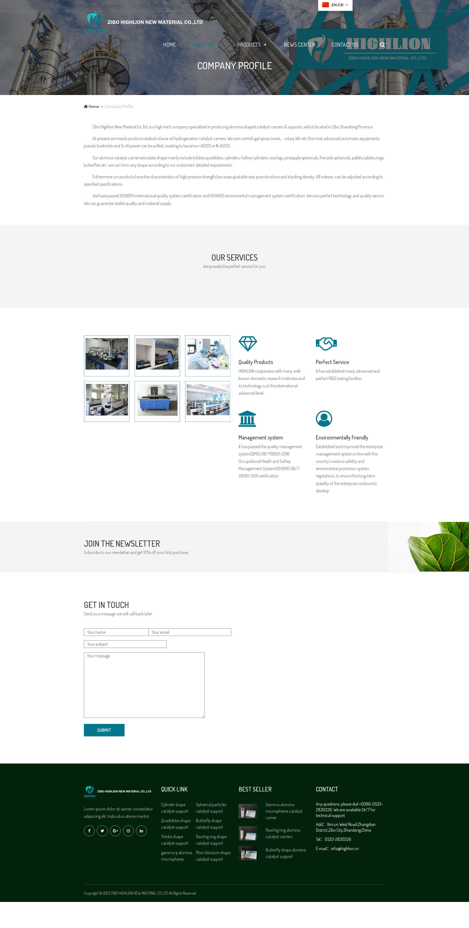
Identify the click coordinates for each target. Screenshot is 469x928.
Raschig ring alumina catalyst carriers (283, 833)
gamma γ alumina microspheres (176, 856)
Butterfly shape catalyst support (209, 824)
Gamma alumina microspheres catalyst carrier (284, 811)
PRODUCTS (249, 44)
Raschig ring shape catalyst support (211, 840)
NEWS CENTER (299, 44)
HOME (169, 44)
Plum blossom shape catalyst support (213, 856)
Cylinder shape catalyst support (174, 808)
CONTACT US (344, 44)
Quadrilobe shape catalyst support (175, 824)
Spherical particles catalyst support (211, 808)
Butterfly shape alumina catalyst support (286, 853)
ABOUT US (203, 44)
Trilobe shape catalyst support (174, 840)
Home (93, 106)
